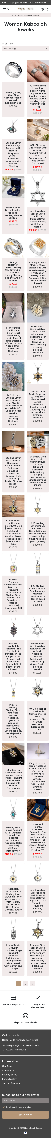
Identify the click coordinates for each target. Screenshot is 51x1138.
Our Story (7, 1066)
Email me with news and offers (18, 1107)
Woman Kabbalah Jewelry (28, 15)
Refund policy (9, 1079)
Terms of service (11, 1083)
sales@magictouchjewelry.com (20, 1045)
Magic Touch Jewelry (33, 1128)
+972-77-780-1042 (14, 1049)
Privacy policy (9, 1074)
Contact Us (8, 1070)
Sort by (7, 43)
